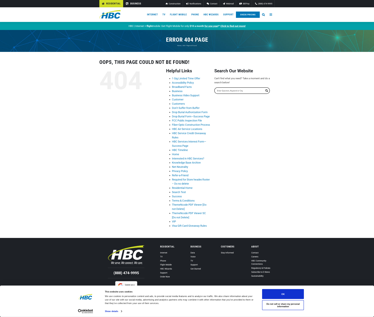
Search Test (179, 192)
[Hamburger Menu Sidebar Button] (271, 14)
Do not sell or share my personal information (283, 305)
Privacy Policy (180, 171)
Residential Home (182, 187)
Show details (111, 311)
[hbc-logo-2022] (110, 11)
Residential (167, 246)
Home (175, 154)
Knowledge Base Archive (186, 162)
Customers (178, 103)
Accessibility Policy (183, 82)
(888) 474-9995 (126, 273)
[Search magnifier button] (267, 91)
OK (283, 294)
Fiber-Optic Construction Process (191, 124)
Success (177, 196)
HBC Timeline (180, 150)
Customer (177, 99)
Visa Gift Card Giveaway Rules (189, 225)
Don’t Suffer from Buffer (186, 107)
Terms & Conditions (183, 200)
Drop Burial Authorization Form (190, 112)
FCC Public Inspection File (187, 120)
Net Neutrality (180, 166)
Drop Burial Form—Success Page (191, 116)
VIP (174, 221)
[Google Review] (126, 282)
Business (177, 91)
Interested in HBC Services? (188, 158)
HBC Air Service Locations (187, 129)
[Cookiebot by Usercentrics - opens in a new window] (85, 311)
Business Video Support (185, 95)
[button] (263, 14)
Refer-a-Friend (180, 175)
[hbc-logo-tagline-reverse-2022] (126, 246)
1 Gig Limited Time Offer (186, 78)
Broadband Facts (182, 86)
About (255, 246)
